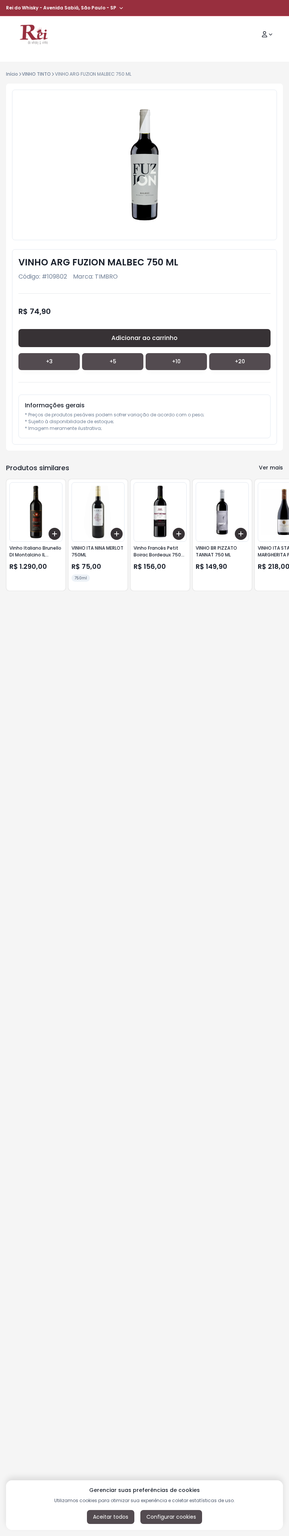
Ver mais (271, 467)
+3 (49, 361)
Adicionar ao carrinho (144, 338)
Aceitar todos (110, 1517)
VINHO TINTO (36, 74)
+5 (113, 361)
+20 (240, 361)
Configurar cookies (171, 1517)
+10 (176, 361)
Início (12, 74)
